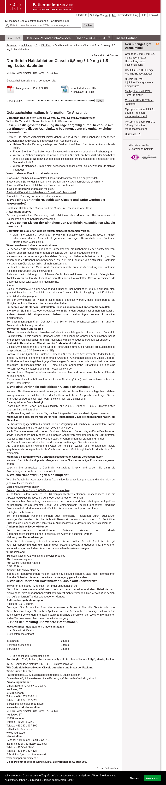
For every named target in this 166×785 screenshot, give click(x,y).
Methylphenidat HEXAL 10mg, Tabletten (138, 93)
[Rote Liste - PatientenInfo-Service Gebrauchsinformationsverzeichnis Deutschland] (39, 11)
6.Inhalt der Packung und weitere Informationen (33, 196)
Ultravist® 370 (133, 134)
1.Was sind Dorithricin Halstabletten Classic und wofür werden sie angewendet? (52, 178)
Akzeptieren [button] (152, 778)
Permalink (99, 55)
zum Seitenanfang (109, 768)
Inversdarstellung (128, 15)
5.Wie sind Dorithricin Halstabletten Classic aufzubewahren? (41, 192)
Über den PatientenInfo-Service (48, 38)
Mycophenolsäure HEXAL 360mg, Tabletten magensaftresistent (140, 113)
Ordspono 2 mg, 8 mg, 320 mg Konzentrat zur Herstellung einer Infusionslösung (140, 59)
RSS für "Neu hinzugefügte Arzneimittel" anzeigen (157, 44)
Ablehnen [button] (135, 778)
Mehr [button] (70, 780)
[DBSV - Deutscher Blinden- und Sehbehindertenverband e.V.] (143, 161)
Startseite (81, 15)
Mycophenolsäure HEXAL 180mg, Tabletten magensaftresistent (140, 125)
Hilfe (143, 15)
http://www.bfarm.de (28, 570)
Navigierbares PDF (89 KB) (32, 88)
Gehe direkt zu (14, 101)
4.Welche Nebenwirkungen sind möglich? (30, 189)
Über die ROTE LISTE (93, 38)
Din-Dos (46, 45)
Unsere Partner (126, 38)
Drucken (114, 55)
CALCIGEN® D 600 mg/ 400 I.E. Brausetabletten (139, 72)
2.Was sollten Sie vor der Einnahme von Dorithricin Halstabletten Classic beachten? (54, 181)
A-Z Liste (13, 38)
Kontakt (153, 15)
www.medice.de (15, 732)
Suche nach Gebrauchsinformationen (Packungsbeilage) (37, 21)
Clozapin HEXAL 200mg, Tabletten (139, 102)
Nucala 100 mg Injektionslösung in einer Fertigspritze (139, 83)
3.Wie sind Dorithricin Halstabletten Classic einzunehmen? (40, 185)
